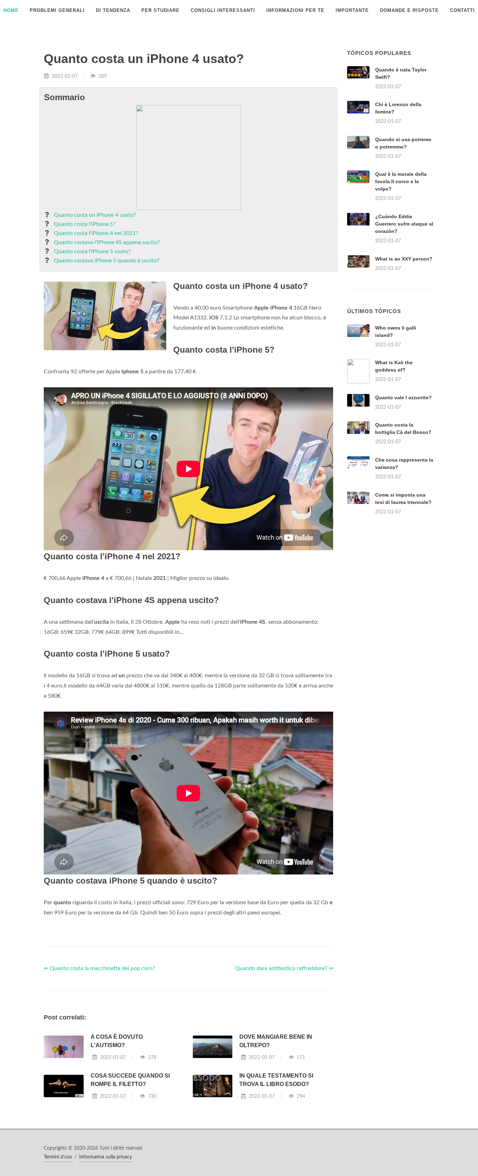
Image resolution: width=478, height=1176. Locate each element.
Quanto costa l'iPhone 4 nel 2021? (96, 233)
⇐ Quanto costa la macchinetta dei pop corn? (99, 968)
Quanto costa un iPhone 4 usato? (95, 215)
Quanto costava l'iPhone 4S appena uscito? (107, 242)
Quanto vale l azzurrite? (403, 397)
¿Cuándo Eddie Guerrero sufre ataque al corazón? (404, 224)
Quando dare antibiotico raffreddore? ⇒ (284, 968)
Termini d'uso (58, 1157)
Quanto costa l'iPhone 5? (84, 224)
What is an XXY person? (404, 259)
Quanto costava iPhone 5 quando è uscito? (106, 260)
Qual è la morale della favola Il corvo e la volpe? (401, 181)
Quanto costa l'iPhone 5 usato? (92, 251)
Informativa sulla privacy (105, 1157)
